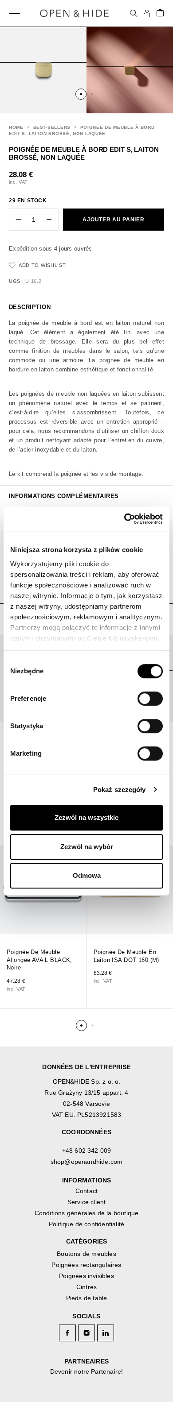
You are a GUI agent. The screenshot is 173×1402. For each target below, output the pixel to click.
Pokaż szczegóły (119, 789)
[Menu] (14, 13)
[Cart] (160, 13)
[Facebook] (67, 1332)
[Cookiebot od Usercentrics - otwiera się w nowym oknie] (124, 519)
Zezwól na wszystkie (86, 817)
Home (16, 127)
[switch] (141, 695)
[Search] (134, 13)
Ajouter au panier (113, 219)
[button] (81, 94)
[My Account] (147, 13)
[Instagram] (86, 1332)
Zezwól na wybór (86, 846)
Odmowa (87, 875)
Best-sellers (52, 127)
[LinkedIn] (105, 1332)
